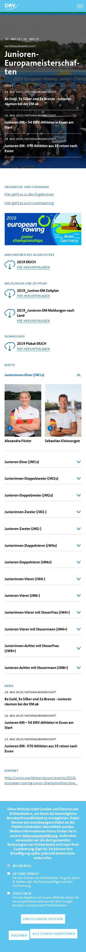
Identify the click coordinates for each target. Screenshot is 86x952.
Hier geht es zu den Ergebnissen (29, 194)
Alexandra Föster (18, 440)
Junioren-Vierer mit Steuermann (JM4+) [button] (36, 629)
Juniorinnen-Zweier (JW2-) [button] (26, 511)
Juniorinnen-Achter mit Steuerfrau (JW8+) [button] (32, 648)
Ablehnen (19, 935)
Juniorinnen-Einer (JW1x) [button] (24, 375)
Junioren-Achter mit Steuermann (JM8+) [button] (36, 667)
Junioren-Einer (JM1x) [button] (22, 461)
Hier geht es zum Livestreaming (29, 203)
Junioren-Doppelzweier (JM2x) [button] (29, 495)
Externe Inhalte (26, 874)
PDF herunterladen (33, 267)
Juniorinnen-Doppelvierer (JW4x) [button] (31, 545)
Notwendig (22, 866)
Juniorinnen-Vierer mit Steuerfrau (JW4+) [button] (37, 612)
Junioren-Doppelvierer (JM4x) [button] (28, 562)
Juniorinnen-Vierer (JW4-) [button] (25, 579)
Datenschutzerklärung (40, 835)
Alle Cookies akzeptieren (53, 934)
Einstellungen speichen (43, 919)
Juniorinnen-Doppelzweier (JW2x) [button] (31, 478)
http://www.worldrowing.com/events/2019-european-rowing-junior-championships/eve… (41, 780)
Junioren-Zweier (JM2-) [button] (23, 528)
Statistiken (22, 893)
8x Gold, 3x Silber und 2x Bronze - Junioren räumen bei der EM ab (38, 101)
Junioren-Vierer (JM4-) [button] (22, 595)
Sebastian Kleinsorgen (62, 440)
